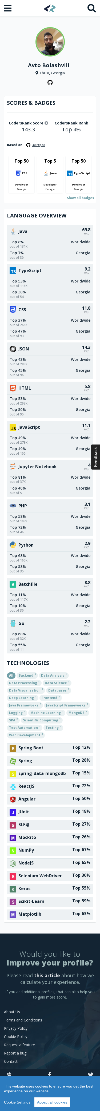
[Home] (50, 8)
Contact (11, 1061)
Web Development (26, 734)
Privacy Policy (15, 1028)
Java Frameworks (25, 705)
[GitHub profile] (50, 82)
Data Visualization (26, 690)
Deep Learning (22, 697)
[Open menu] (8, 8)
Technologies (28, 662)
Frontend (51, 697)
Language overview (36, 215)
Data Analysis (54, 675)
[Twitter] (90, 1075)
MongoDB (78, 712)
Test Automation (24, 727)
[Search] (91, 8)
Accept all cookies (52, 1102)
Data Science (57, 682)
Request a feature (19, 1044)
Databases (58, 690)
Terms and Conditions (23, 1020)
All (11, 675)
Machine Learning (46, 712)
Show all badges (80, 198)
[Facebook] (49, 1075)
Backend (27, 675)
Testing (53, 727)
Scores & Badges (31, 102)
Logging (17, 712)
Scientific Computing (42, 719)
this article (47, 975)
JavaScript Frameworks (67, 705)
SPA (13, 719)
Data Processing (24, 682)
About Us (12, 1011)
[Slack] (9, 1075)
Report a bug (15, 1053)
